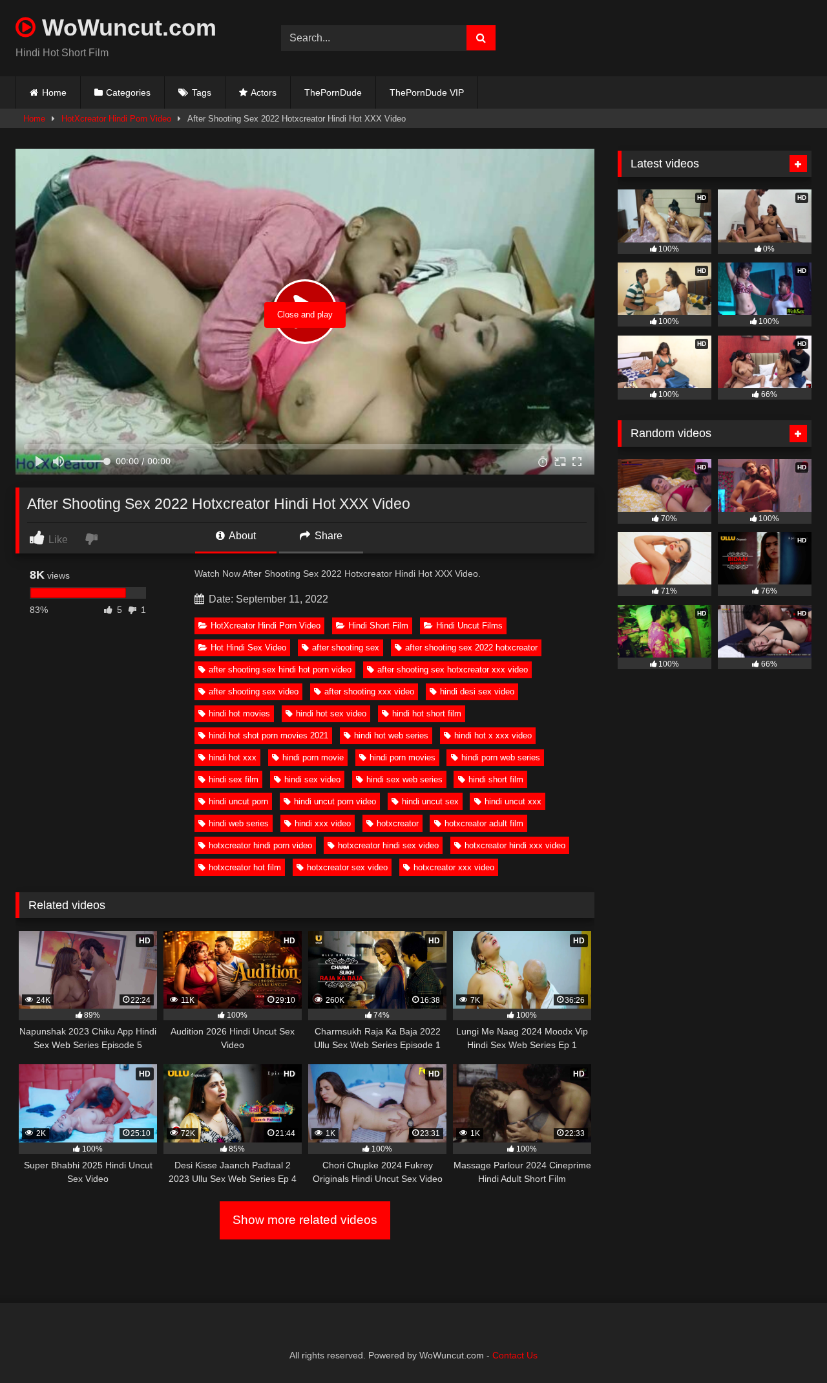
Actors (264, 92)
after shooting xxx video (369, 691)
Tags (201, 92)
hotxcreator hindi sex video (388, 845)
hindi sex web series (404, 779)
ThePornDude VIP (427, 92)
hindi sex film (233, 779)
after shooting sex (345, 647)
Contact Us (515, 1355)
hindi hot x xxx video (493, 735)
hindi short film (495, 779)
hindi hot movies (239, 713)
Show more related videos (305, 1220)
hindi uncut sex (430, 801)
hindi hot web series (391, 735)
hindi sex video (312, 779)
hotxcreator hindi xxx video (515, 845)
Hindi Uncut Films (469, 625)
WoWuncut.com (126, 27)
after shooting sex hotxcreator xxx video (452, 669)
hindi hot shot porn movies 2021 (268, 735)
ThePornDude (333, 92)
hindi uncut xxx (513, 801)
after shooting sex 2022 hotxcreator (471, 647)
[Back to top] (787, 1344)
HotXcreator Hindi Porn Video (116, 118)
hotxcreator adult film (484, 823)
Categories (128, 92)
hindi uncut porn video (335, 801)
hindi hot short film (426, 713)
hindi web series (239, 823)
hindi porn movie (313, 757)
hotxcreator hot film (245, 867)
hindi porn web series (500, 757)
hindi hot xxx (232, 757)
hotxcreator (398, 823)
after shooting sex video (253, 691)
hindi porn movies (402, 757)
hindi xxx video (323, 823)
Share (327, 535)
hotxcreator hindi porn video (260, 845)
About (241, 535)
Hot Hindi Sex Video (248, 647)
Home (54, 92)
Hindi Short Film (378, 625)
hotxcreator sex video (347, 867)
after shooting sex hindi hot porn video (280, 669)
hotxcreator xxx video (454, 867)
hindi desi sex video (477, 691)
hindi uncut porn (238, 801)
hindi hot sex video (331, 713)
